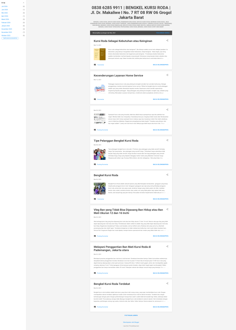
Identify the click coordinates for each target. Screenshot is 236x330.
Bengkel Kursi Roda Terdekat (112, 283)
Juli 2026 (4, 6)
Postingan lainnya (131, 315)
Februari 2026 (5, 22)
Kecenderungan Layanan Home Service (118, 75)
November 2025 (6, 32)
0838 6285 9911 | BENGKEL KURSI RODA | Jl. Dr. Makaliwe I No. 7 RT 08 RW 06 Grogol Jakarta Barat (131, 12)
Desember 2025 (6, 29)
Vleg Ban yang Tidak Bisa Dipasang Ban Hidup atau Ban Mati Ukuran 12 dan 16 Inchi (128, 211)
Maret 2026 (5, 19)
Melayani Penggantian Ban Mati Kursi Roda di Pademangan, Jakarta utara (122, 248)
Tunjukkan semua (163, 33)
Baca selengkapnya (160, 65)
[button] (167, 40)
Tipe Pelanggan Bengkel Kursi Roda (116, 140)
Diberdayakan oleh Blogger (131, 322)
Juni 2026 (4, 10)
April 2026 (4, 16)
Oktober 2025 (5, 35)
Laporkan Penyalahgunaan (131, 326)
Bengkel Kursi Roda (106, 175)
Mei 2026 (4, 13)
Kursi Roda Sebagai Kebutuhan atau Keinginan (123, 41)
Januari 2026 (5, 26)
